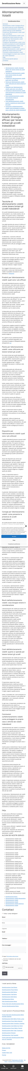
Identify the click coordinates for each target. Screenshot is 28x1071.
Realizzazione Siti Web (17, 1060)
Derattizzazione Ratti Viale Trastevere (12, 1030)
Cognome (4, 928)
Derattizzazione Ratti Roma (9, 992)
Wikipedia (11, 273)
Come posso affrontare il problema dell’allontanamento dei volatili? (12, 814)
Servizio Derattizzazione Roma (10, 1006)
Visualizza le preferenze (14, 544)
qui (10, 343)
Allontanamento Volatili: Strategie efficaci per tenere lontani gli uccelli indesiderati (15, 69)
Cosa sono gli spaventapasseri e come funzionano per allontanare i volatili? (13, 818)
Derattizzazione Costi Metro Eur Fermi (12, 1026)
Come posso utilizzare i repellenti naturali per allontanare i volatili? (14, 827)
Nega (14, 540)
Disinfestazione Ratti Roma (9, 996)
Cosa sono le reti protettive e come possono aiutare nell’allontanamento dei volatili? (13, 822)
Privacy (4, 1050)
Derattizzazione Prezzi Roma (10, 989)
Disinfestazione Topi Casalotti (10, 1035)
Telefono (4, 938)
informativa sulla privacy (12, 956)
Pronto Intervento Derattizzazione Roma (13, 1004)
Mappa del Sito (6, 1048)
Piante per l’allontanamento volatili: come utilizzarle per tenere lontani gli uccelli (16, 83)
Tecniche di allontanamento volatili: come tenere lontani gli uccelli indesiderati (15, 74)
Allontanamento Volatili (12, 900)
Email (4, 932)
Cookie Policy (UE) (7, 1052)
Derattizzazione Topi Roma (9, 994)
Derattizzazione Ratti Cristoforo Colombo (13, 1023)
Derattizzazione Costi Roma (9, 987)
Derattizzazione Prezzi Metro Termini (12, 1028)
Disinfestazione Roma (11, 896)
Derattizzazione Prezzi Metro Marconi (12, 1021)
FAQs (4, 57)
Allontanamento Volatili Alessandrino (16, 898)
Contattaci (5, 60)
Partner (4, 1055)
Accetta (14, 536)
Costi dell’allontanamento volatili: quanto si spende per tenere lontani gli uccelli (15, 103)
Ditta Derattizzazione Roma (9, 1001)
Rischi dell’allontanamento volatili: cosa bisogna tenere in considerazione (15, 97)
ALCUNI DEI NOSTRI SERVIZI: (10, 59)
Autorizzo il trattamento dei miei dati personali (12, 959)
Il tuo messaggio (6, 945)
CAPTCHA (4, 963)
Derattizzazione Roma (11, 3)
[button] (26, 526)
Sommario (5, 24)
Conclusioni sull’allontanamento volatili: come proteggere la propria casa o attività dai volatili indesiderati (14, 54)
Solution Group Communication (15, 1061)
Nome (3, 922)
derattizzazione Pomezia (8, 1033)
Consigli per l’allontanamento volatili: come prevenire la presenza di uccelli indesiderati (16, 92)
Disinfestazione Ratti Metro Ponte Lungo (13, 1019)
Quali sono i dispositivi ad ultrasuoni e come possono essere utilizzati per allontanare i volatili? (13, 831)
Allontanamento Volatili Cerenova (15, 903)
